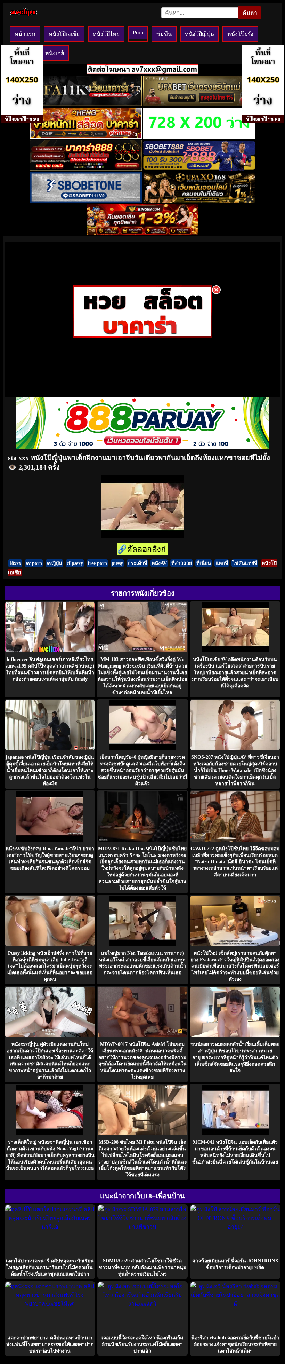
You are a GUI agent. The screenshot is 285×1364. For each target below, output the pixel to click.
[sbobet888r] (199, 169)
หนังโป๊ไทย (106, 34)
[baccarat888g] (86, 169)
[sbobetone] (86, 201)
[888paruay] (142, 336)
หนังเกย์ (54, 53)
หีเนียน (203, 563)
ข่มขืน (164, 34)
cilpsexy (75, 563)
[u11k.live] (86, 104)
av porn (34, 563)
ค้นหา (250, 13)
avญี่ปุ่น (54, 563)
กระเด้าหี (137, 563)
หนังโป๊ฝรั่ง (240, 34)
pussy (117, 563)
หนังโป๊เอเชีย (64, 34)
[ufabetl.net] (199, 104)
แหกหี (221, 563)
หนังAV (159, 563)
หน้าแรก (25, 34)
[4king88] (142, 233)
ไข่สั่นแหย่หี (245, 563)
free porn (97, 563)
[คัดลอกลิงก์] (142, 550)
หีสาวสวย (181, 563)
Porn (138, 33)
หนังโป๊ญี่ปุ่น (199, 34)
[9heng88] (86, 137)
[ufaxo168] (199, 201)
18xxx (15, 563)
